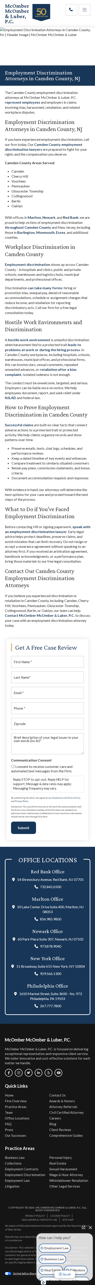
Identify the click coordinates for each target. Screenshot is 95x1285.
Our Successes (15, 1135)
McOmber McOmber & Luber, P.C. (17, 14)
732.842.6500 (50, 887)
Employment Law (17, 1180)
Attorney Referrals (63, 1107)
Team (9, 1112)
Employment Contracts (21, 1169)
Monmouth (45, 232)
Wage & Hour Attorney (66, 1175)
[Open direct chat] (83, 1227)
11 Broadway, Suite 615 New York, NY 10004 (50, 966)
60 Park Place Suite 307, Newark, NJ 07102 (51, 939)
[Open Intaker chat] (43, 1283)
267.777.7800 (50, 1006)
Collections (13, 1163)
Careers (55, 1118)
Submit (23, 828)
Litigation (12, 1186)
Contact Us (57, 1095)
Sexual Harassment (63, 1169)
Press (9, 1130)
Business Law (15, 1157)
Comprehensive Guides (66, 1135)
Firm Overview (16, 1101)
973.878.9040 (50, 946)
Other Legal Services (64, 1186)
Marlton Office (47, 899)
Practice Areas (16, 1107)
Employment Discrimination (25, 1175)
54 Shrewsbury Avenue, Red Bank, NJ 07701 (50, 879)
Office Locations (17, 1118)
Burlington (26, 232)
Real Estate (57, 1163)
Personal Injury (60, 1157)
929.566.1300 (50, 973)
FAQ (8, 1124)
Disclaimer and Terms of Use (66, 798)
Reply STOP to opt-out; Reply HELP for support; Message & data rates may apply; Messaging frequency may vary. (42, 784)
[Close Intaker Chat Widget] (90, 1227)
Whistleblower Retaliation (68, 1180)
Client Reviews (60, 1130)
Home (9, 1095)
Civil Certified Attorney (66, 1112)
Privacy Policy (21, 801)
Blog (52, 1124)
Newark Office (47, 931)
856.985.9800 (50, 919)
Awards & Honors (62, 1101)
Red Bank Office (48, 871)
